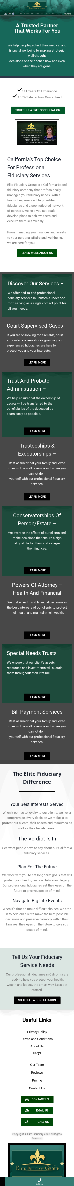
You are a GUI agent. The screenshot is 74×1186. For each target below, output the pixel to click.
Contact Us (37, 1088)
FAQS (37, 1053)
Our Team (37, 1065)
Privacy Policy (37, 1032)
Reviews (37, 1072)
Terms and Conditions (37, 1039)
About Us (37, 1046)
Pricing (37, 1080)
